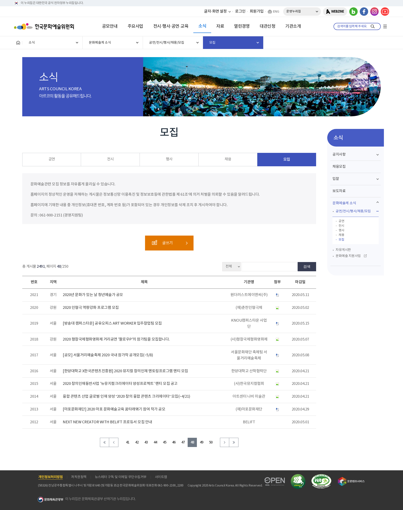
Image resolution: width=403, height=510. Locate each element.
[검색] (372, 26)
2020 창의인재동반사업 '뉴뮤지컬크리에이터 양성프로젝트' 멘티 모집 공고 (120, 384)
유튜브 (385, 11)
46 (174, 442)
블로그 (353, 11)
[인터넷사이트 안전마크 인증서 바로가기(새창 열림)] (298, 476)
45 (164, 442)
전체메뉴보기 (385, 26)
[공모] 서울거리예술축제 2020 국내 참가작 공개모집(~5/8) (108, 355)
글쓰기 (167, 243)
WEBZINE (337, 11)
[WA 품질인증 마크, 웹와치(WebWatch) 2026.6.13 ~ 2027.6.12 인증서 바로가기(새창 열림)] (321, 476)
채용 (228, 159)
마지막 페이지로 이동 (233, 442)
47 (183, 442)
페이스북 (364, 11)
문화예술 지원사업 (348, 256)
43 (146, 442)
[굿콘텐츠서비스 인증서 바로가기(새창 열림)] (351, 479)
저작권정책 (78, 477)
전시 (110, 159)
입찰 (335, 179)
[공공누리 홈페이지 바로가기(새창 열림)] (274, 479)
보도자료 (338, 191)
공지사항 (338, 154)
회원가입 (257, 11)
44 (155, 442)
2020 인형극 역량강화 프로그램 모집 (91, 307)
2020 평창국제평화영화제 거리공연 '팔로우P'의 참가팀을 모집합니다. (116, 339)
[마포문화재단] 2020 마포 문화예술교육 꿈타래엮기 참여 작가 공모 (114, 409)
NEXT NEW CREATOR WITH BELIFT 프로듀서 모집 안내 (107, 422)
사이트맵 (161, 477)
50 (211, 442)
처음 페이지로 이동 (104, 442)
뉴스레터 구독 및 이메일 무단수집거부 (121, 477)
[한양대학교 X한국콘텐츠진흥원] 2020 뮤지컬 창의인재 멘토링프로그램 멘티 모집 (125, 371)
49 (201, 442)
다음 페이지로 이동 (224, 442)
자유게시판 (343, 250)
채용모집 (338, 167)
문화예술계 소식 (344, 203)
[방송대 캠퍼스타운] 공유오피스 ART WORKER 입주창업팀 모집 (112, 323)
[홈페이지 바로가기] (18, 42)
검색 (306, 266)
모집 (286, 159)
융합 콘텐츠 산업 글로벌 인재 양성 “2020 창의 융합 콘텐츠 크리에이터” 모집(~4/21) (126, 396)
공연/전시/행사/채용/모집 (353, 211)
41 (128, 442)
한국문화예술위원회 (45, 26)
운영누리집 (293, 11)
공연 (51, 159)
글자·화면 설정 (215, 11)
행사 (169, 159)
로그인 (240, 11)
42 (137, 442)
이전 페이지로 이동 (113, 442)
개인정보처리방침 (50, 477)
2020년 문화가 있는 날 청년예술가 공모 (93, 295)
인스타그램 (374, 11)
